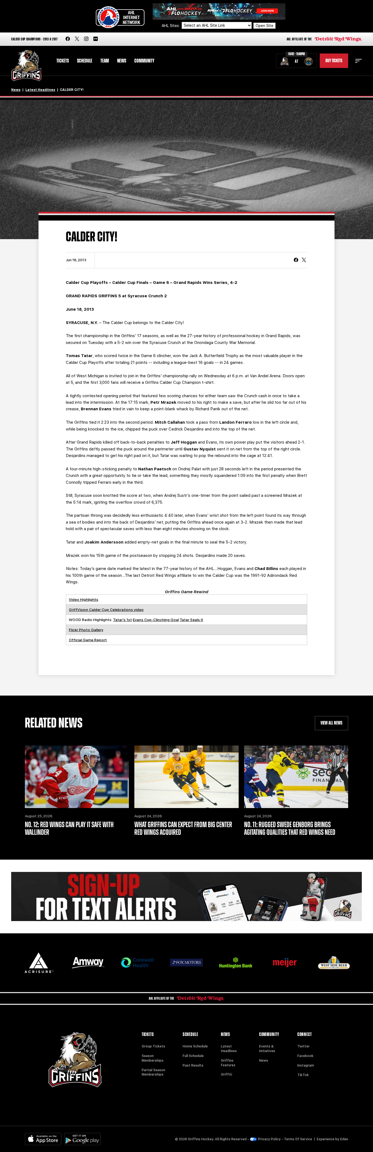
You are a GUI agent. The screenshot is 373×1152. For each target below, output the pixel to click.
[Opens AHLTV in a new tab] (219, 11)
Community (144, 61)
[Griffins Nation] (186, 896)
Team (104, 61)
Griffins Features (228, 1063)
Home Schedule (195, 1046)
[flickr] (95, 39)
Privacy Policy (269, 1139)
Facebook (305, 1056)
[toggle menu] (358, 61)
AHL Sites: (171, 25)
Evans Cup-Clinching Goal (156, 619)
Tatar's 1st (122, 619)
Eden (344, 1139)
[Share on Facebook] (296, 260)
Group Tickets (153, 1046)
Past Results (193, 1065)
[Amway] (88, 962)
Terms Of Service (298, 1139)
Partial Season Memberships (153, 1072)
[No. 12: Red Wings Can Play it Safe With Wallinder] (77, 777)
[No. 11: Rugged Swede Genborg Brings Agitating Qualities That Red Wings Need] (296, 777)
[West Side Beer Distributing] (334, 962)
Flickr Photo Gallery (86, 630)
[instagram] (86, 39)
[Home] (26, 65)
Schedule (84, 61)
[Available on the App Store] (43, 1139)
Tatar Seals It (191, 619)
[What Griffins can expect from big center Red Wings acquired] (186, 777)
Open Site (264, 25)
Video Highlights (83, 599)
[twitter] (77, 39)
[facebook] (67, 39)
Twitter (303, 1046)
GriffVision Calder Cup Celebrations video (106, 609)
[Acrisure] (39, 962)
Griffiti (226, 1074)
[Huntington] (235, 962)
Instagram (305, 1065)
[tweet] (304, 260)
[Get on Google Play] (82, 1139)
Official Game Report (88, 640)
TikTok (303, 1075)
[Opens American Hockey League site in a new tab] (120, 17)
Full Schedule (193, 1056)
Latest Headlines (40, 90)
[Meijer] (284, 962)
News (121, 61)
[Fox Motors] (186, 962)
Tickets (63, 61)
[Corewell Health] (137, 962)
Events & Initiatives (267, 1048)
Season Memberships (153, 1058)
